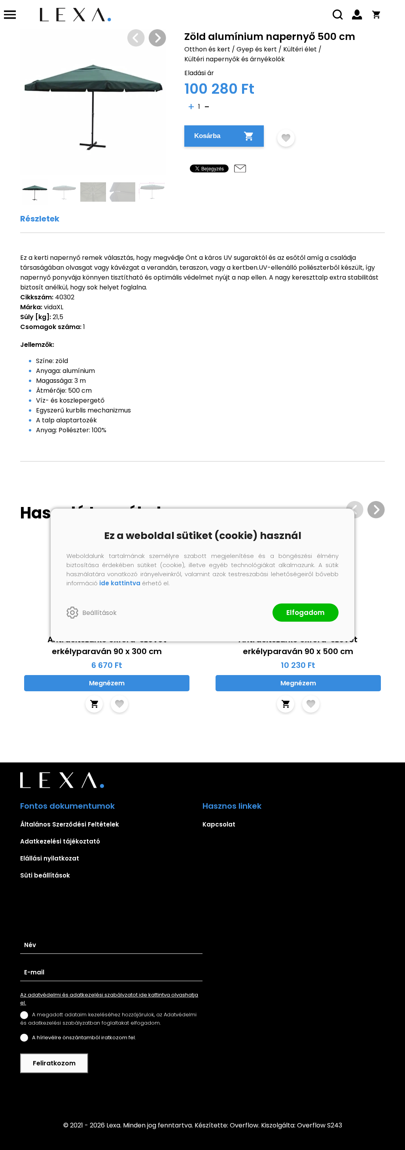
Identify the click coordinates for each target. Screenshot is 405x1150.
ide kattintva (119, 583)
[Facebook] (202, 1092)
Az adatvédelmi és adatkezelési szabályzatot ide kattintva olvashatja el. (109, 998)
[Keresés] (338, 14)
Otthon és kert (207, 49)
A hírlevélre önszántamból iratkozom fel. (84, 1037)
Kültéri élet (300, 49)
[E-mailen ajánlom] (240, 168)
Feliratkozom (54, 1063)
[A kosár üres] (376, 14)
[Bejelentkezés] (357, 14)
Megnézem (107, 683)
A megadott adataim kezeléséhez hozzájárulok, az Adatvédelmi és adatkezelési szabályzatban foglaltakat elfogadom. (108, 1018)
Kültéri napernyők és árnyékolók (234, 59)
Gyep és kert (257, 49)
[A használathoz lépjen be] (286, 138)
